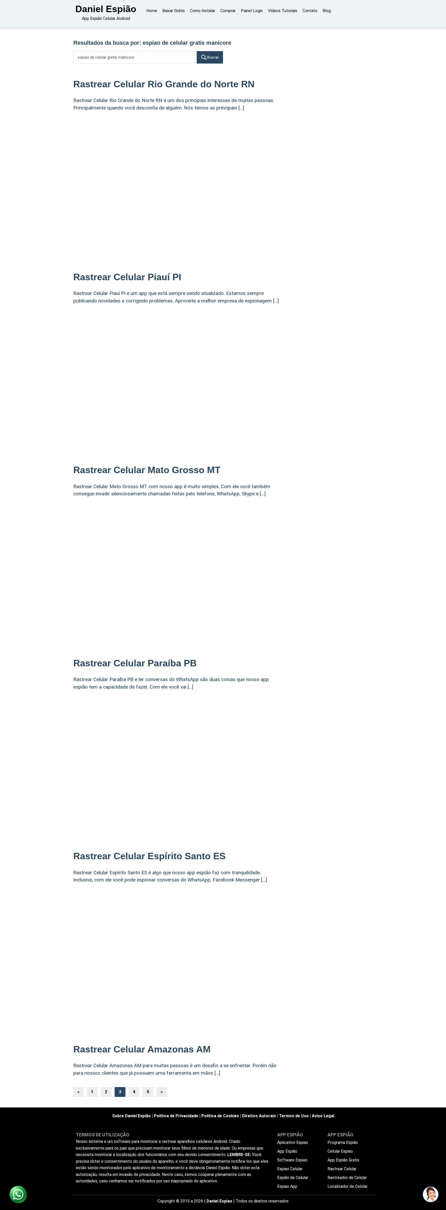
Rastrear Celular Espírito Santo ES (149, 856)
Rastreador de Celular (347, 1177)
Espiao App (287, 1186)
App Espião (287, 1151)
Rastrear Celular (342, 1168)
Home (151, 10)
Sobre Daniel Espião (131, 1115)
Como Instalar (202, 10)
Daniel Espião (105, 9)
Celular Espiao (340, 1151)
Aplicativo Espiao (292, 1142)
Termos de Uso (294, 1115)
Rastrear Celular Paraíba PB (135, 663)
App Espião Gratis (343, 1160)
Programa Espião (343, 1142)
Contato (309, 10)
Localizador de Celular (348, 1186)
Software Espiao (292, 1160)
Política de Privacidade (176, 1115)
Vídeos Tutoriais (282, 10)
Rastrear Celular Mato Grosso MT (146, 470)
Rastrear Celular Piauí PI (127, 277)
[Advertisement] (176, 158)
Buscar (213, 57)
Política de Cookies (220, 1115)
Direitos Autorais (259, 1115)
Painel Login (252, 10)
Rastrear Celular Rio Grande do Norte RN (163, 84)
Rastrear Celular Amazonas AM (142, 1049)
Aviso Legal (323, 1115)
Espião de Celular (292, 1177)
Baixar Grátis (173, 10)
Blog (327, 10)
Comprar (228, 10)
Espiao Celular (289, 1168)
